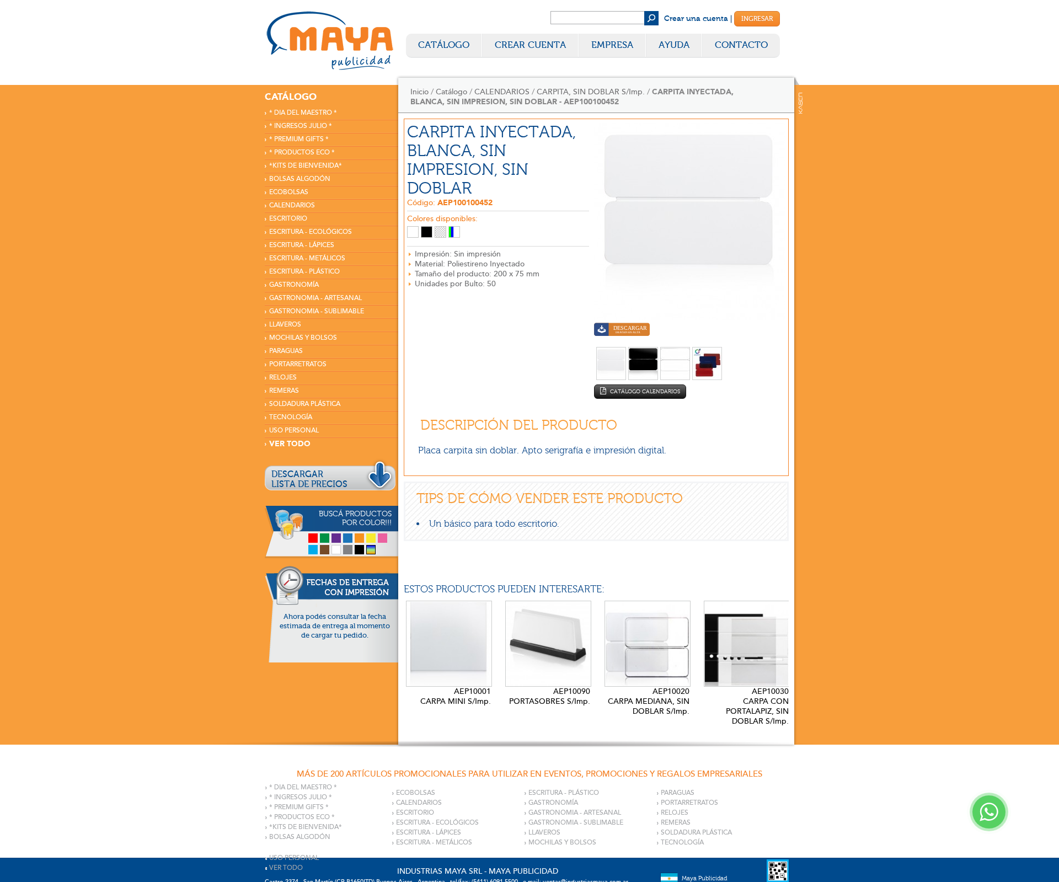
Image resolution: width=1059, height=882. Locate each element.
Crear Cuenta (530, 45)
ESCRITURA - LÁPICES (301, 245)
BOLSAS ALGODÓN (299, 179)
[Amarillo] (371, 538)
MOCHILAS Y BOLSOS (303, 338)
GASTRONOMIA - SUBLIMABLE (316, 311)
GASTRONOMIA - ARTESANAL (315, 298)
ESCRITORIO (288, 219)
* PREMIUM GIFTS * (299, 139)
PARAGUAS (286, 351)
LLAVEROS (285, 324)
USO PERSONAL (294, 430)
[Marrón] (324, 549)
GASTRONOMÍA (294, 285)
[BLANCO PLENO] (413, 232)
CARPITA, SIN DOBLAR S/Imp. (591, 92)
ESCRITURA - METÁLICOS (307, 258)
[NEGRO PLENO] (426, 232)
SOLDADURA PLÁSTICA (304, 404)
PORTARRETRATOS (298, 364)
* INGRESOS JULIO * (300, 126)
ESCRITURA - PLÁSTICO (304, 272)
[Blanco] (336, 549)
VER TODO (290, 443)
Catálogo (443, 45)
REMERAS (284, 391)
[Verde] (324, 538)
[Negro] (359, 549)
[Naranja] (359, 538)
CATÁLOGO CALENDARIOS (644, 391)
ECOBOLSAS (288, 192)
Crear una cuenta (696, 18)
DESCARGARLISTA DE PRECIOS (309, 479)
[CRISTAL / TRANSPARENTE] (440, 232)
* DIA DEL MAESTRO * (303, 113)
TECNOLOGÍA (290, 417)
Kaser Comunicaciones (801, 103)
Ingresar (757, 19)
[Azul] (347, 538)
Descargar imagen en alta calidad (622, 331)
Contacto (741, 45)
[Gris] (347, 549)
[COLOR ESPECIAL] (454, 232)
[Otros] (371, 549)
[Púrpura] (336, 538)
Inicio (419, 92)
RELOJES (283, 377)
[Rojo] (313, 538)
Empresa (612, 45)
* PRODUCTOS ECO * (302, 152)
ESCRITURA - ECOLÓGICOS (310, 232)
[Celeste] (313, 549)
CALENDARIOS (292, 205)
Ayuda (674, 45)
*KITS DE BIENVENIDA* (305, 166)
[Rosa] (382, 538)
